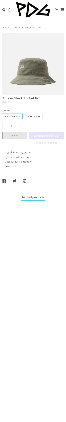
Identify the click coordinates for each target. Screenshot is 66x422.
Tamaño (6, 110)
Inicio (5, 27)
